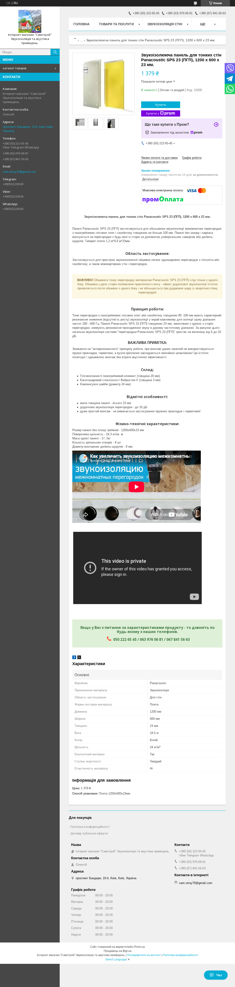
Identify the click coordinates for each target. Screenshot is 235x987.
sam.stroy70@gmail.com (19, 172)
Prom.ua (139, 946)
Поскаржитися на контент (144, 955)
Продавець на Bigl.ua (117, 951)
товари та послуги (116, 24)
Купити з (152, 113)
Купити (160, 105)
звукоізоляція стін (164, 24)
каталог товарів (14, 68)
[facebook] (74, 658)
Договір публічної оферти (89, 833)
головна (81, 24)
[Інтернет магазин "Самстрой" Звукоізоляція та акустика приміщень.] (29, 21)
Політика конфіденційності (89, 827)
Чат (219, 975)
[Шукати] (55, 52)
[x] (79, 658)
